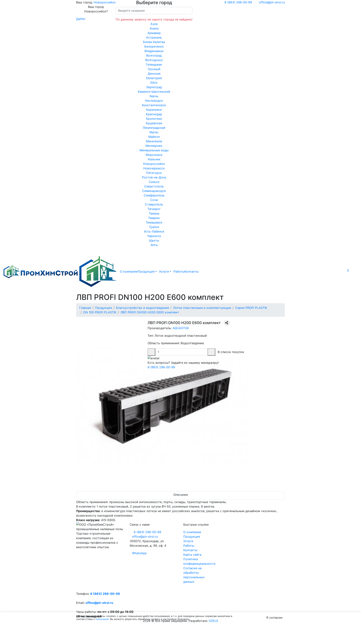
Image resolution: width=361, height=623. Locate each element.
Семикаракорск (154, 191)
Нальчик (154, 159)
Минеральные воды (154, 150)
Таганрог (154, 209)
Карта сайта (192, 554)
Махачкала (154, 141)
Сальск (154, 182)
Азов (154, 24)
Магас (154, 132)
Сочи (154, 200)
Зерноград (154, 87)
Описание (180, 494)
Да (78, 19)
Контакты (191, 271)
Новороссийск (105, 2)
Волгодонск (154, 60)
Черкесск (154, 236)
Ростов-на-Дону (154, 177)
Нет (83, 19)
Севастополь (154, 186)
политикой (102, 619)
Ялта (154, 245)
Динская (154, 73)
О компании (129, 271)
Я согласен (274, 617)
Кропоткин (154, 119)
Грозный (154, 69)
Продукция (146, 271)
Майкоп (154, 137)
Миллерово (154, 146)
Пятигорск (154, 173)
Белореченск (154, 46)
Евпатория (154, 78)
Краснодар (154, 114)
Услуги (164, 271)
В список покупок (231, 352)
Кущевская (154, 123)
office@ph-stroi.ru (99, 603)
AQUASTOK (181, 328)
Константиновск (154, 105)
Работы (179, 271)
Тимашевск (154, 222)
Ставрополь (154, 204)
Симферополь (154, 195)
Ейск (154, 82)
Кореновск (154, 109)
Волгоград (154, 55)
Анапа (154, 28)
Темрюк (154, 218)
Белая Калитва (154, 42)
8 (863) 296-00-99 (161, 367)
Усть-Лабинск (154, 231)
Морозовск (154, 155)
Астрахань (154, 37)
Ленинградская (154, 128)
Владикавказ (154, 51)
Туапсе (154, 227)
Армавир (154, 33)
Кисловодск (154, 100)
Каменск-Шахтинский (154, 91)
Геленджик (154, 64)
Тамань (154, 213)
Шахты (154, 240)
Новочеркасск (154, 168)
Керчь (154, 96)
